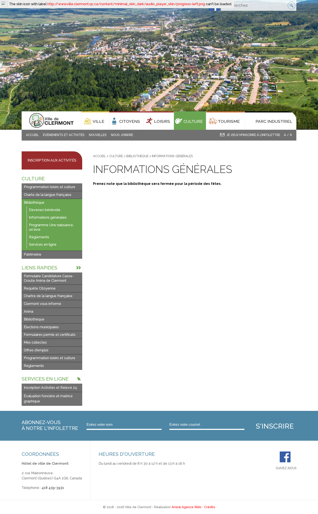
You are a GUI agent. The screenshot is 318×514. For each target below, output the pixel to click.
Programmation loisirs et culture (49, 187)
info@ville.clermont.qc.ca (42, 493)
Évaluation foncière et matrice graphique (48, 398)
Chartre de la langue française (48, 296)
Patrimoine (32, 254)
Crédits (209, 507)
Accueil (32, 135)
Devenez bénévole (44, 210)
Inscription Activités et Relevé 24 (50, 388)
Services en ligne (42, 244)
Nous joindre (122, 135)
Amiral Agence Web (186, 507)
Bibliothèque (34, 202)
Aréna (28, 311)
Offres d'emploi (36, 350)
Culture (116, 156)
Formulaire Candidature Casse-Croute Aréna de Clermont (49, 278)
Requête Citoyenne (40, 288)
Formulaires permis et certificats (49, 335)
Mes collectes (35, 342)
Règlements (39, 237)
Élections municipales (41, 327)
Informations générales (48, 217)
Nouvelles (98, 135)
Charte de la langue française (47, 195)
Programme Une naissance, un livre (51, 227)
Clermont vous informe (42, 304)
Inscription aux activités (51, 160)
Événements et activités (64, 135)
